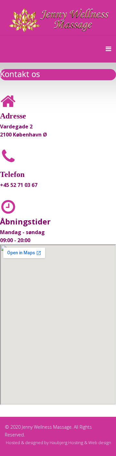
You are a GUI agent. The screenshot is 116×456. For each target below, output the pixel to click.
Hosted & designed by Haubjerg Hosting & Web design (58, 442)
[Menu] (108, 49)
